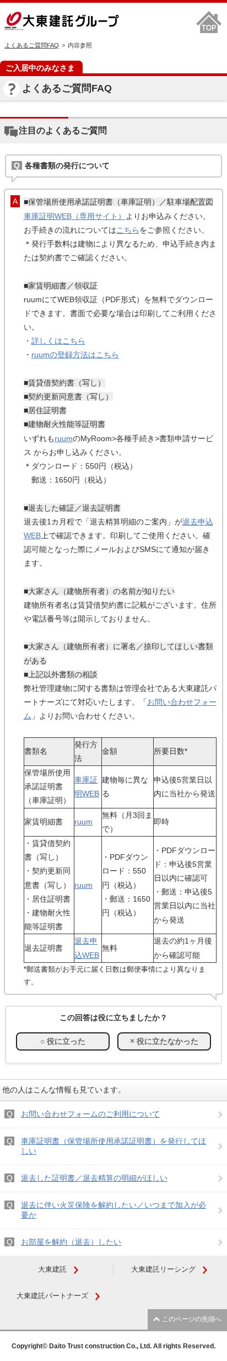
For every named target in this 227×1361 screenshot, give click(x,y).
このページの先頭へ (191, 1319)
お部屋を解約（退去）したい (71, 1241)
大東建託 (52, 1269)
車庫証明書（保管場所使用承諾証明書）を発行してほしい (113, 1146)
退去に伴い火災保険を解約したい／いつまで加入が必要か (113, 1210)
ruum (64, 438)
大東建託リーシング (163, 1269)
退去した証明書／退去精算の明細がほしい (94, 1178)
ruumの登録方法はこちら (75, 354)
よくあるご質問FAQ (31, 45)
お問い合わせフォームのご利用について (90, 1114)
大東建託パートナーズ (52, 1296)
